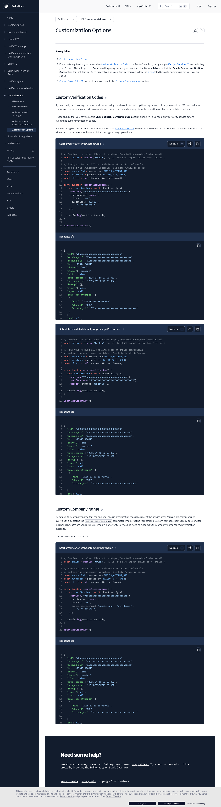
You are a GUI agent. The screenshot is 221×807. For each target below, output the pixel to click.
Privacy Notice (67, 796)
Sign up (212, 6)
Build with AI (113, 6)
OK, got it (142, 803)
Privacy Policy (89, 781)
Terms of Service (113, 796)
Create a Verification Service (74, 59)
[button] (19, 25)
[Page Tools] (111, 19)
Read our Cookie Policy (196, 803)
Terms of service (69, 781)
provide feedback (124, 128)
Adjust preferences (171, 803)
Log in (199, 6)
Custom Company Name (129, 81)
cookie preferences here (162, 793)
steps (151, 72)
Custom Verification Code (114, 64)
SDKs (128, 6)
